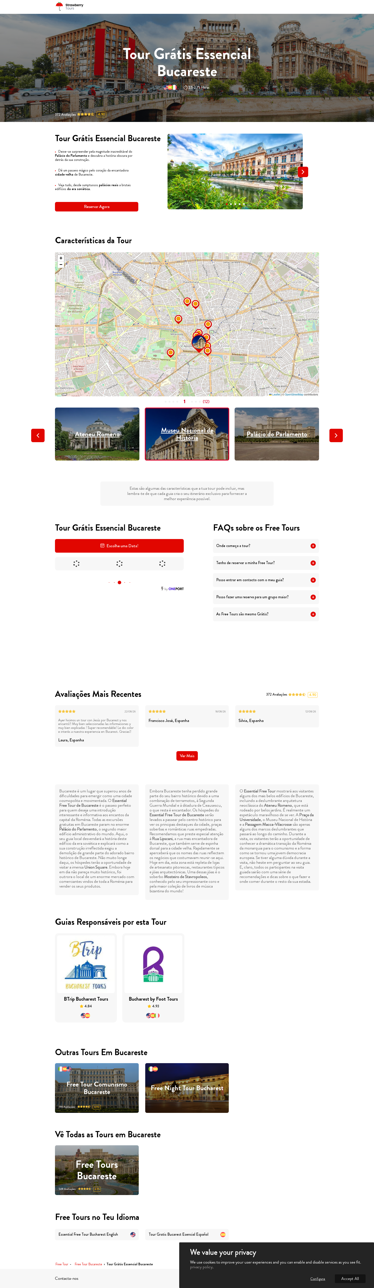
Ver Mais (187, 756)
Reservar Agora (97, 206)
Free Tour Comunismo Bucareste (96, 1088)
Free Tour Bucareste (88, 1264)
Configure (317, 1278)
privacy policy (201, 1267)
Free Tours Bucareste (97, 1170)
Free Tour (61, 1264)
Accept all (350, 1279)
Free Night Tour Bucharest (187, 1088)
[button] (226, 204)
